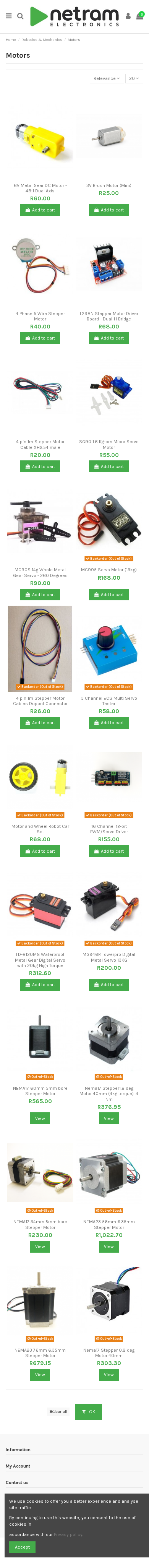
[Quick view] (44, 177)
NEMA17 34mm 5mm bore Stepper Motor (40, 1224)
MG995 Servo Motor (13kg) (109, 569)
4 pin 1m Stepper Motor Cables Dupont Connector (40, 701)
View (40, 1118)
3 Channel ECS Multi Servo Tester (109, 701)
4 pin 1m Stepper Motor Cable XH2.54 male (40, 444)
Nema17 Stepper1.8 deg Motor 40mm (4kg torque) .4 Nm (108, 1094)
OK (91, 1411)
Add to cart (43, 210)
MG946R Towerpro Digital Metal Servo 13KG (109, 957)
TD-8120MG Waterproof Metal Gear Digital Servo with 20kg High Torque (40, 960)
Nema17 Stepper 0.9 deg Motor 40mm (108, 1352)
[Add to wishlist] (35, 177)
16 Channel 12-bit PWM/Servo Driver (109, 829)
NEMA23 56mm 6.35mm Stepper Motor (109, 1224)
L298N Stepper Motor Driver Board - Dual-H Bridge (109, 316)
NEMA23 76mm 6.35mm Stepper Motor (40, 1352)
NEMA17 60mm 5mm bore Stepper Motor (40, 1091)
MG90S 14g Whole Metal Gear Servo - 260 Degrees (40, 572)
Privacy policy (68, 1534)
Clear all (59, 1411)
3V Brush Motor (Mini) (108, 185)
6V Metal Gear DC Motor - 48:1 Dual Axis (40, 188)
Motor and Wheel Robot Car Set (40, 829)
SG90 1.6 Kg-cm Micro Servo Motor (109, 444)
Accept (22, 1547)
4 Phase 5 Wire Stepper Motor (40, 316)
